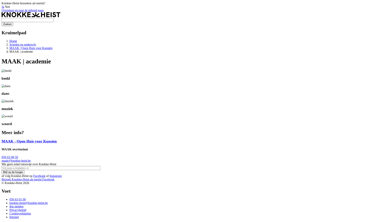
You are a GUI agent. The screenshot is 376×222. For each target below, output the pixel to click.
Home (13, 41)
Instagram (56, 176)
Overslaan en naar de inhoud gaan (23, 10)
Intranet (14, 217)
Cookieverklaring (20, 213)
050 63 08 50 (10, 157)
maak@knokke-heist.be (16, 160)
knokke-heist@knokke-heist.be (28, 203)
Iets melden (16, 206)
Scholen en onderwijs (22, 44)
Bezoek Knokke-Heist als (22, 179)
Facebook (39, 176)
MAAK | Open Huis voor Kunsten (30, 48)
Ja (3, 6)
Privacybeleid (17, 210)
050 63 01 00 (17, 199)
